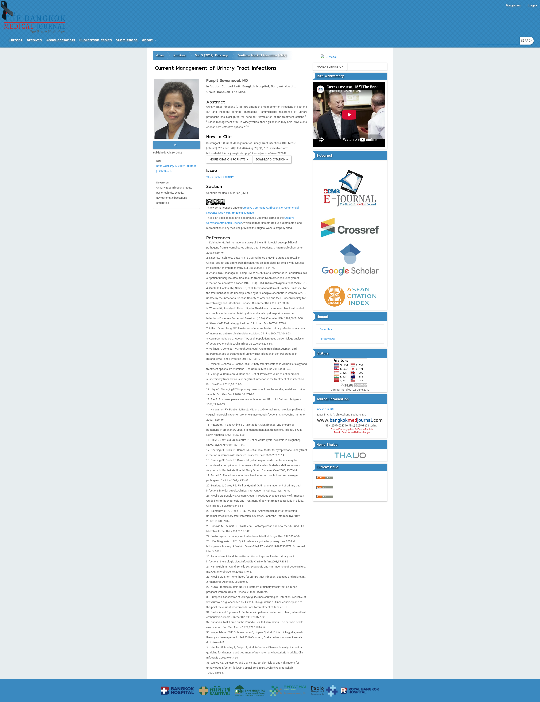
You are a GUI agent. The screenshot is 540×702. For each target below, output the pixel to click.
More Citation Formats (228, 159)
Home (160, 55)
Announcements (60, 40)
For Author (326, 329)
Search (526, 40)
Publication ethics (95, 40)
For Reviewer (327, 338)
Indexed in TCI (325, 409)
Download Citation (271, 159)
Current (15, 40)
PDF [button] (176, 145)
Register (513, 5)
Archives (34, 40)
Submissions (127, 40)
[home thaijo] (350, 455)
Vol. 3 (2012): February (211, 55)
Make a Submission (330, 66)
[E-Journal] (350, 189)
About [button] (148, 40)
